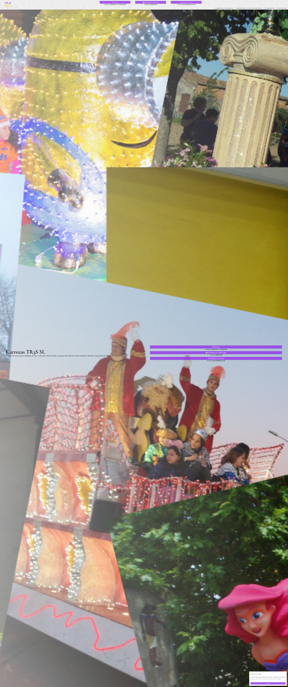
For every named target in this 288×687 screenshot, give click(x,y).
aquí (280, 679)
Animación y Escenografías (248, 8)
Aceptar (268, 683)
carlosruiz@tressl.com (188, 4)
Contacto (281, 8)
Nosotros (269, 8)
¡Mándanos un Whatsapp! (151, 2)
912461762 (122, 4)
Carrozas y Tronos (223, 8)
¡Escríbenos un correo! (186, 2)
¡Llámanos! (115, 2)
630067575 (113, 4)
